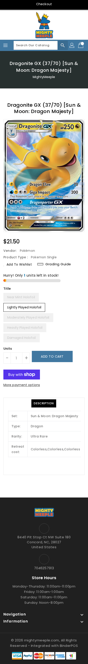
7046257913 (44, 568)
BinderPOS (69, 645)
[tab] (43, 403)
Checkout (44, 4)
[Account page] (72, 45)
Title (7, 288)
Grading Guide (58, 264)
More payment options (21, 385)
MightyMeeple (44, 77)
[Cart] (81, 45)
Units (7, 348)
